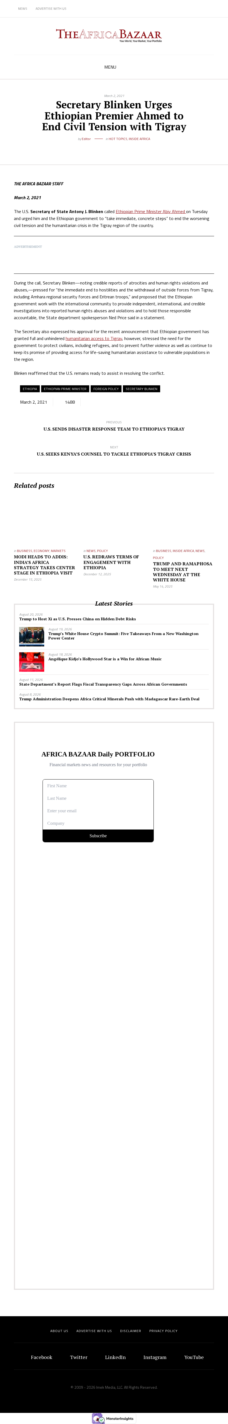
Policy (102, 550)
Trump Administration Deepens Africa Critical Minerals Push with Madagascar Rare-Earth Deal (109, 698)
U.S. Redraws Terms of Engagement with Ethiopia (111, 562)
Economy (41, 550)
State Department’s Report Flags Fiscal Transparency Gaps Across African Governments (103, 684)
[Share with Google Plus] (118, 148)
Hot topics (118, 138)
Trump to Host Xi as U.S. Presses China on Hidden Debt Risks (77, 618)
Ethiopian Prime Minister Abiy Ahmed (151, 211)
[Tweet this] (110, 148)
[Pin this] (126, 148)
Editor (86, 138)
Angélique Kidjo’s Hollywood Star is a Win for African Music (105, 658)
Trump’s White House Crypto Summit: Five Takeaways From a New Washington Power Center (123, 636)
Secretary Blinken (141, 388)
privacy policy (163, 1330)
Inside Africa (139, 138)
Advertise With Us (51, 8)
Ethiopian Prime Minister (65, 388)
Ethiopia (30, 388)
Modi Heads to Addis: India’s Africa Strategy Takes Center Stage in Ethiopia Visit (44, 565)
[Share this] (101, 148)
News (22, 8)
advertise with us (94, 1330)
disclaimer (130, 1330)
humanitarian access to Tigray (94, 338)
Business (24, 550)
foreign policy (106, 388)
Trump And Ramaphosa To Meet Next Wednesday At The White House (182, 572)
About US (59, 1330)
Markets (58, 550)
